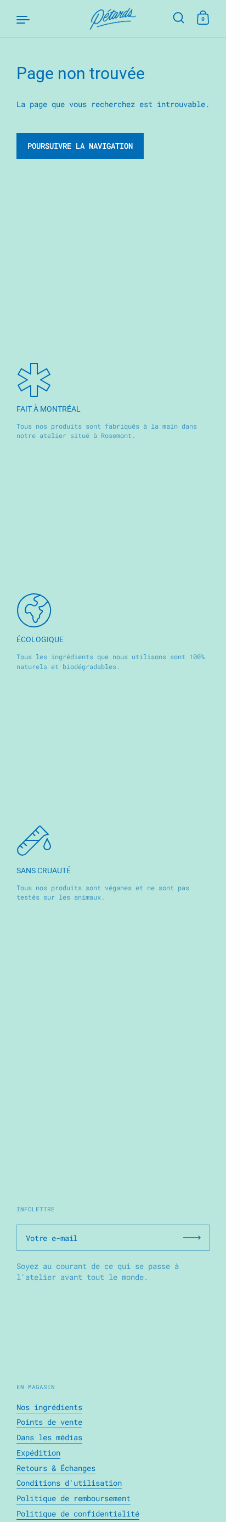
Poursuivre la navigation (80, 146)
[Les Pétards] (113, 19)
